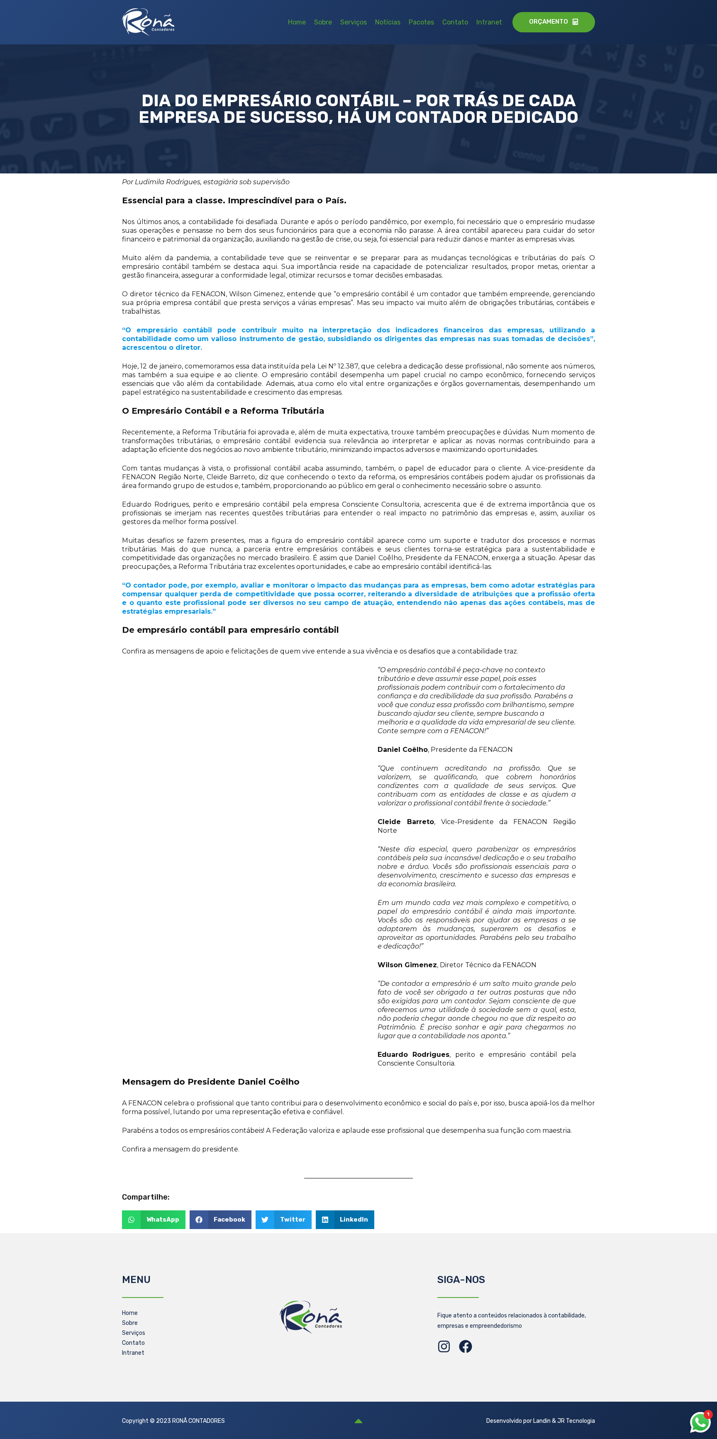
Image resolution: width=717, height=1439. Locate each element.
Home (297, 22)
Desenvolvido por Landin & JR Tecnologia (540, 1420)
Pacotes (421, 22)
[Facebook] (465, 1346)
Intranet (489, 22)
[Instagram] (444, 1346)
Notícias (387, 22)
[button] (153, 1219)
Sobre (323, 22)
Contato (455, 22)
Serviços (353, 22)
